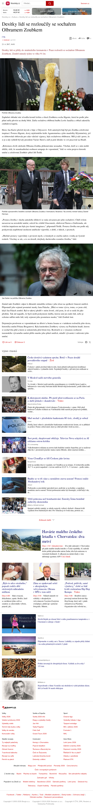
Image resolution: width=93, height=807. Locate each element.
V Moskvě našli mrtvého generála (44, 377)
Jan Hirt (36, 723)
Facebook (10, 795)
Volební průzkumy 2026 (11, 720)
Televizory (31, 786)
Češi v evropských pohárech (45, 770)
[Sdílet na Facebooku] (86, 342)
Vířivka (51, 778)
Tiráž (41, 795)
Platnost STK (68, 759)
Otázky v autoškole (70, 756)
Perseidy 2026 (59, 766)
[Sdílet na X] (90, 342)
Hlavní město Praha (34, 404)
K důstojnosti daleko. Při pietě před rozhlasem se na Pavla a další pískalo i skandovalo (56, 399)
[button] (46, 84)
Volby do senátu (8, 730)
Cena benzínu (72, 766)
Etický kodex (66, 795)
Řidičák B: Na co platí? (72, 753)
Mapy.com (32, 766)
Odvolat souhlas (36, 797)
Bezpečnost (32, 462)
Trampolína (43, 774)
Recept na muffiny (9, 746)
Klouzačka (63, 774)
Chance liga (68, 717)
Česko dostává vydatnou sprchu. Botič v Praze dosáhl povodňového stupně (54, 359)
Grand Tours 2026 (40, 734)
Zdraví (30, 485)
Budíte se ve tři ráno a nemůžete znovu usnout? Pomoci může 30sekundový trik (58, 480)
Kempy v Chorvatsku (41, 742)
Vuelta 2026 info (39, 717)
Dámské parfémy (59, 782)
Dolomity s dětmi (39, 759)
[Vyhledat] (50, 3)
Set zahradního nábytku (78, 774)
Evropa (30, 381)
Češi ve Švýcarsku (40, 753)
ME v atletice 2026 (70, 727)
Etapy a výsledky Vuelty (42, 720)
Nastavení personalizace (53, 797)
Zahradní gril (42, 778)
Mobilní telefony (29, 782)
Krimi (29, 421)
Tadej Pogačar (38, 727)
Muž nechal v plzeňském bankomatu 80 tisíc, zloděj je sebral (58, 418)
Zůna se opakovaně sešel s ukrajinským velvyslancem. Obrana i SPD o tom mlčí (45, 588)
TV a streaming (33, 444)
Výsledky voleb (7, 723)
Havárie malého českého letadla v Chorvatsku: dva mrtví (63, 536)
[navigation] (3, 3)
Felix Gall (36, 730)
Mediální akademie (52, 795)
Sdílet (83, 38)
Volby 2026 (6, 717)
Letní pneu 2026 (69, 742)
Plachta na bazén (30, 774)
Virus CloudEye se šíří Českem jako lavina (49, 458)
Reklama (26, 795)
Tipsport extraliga (70, 723)
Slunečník (53, 774)
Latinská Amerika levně (41, 756)
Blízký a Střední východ (36, 505)
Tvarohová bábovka (9, 753)
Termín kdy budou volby (11, 727)
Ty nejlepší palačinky (10, 742)
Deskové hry (82, 782)
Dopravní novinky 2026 (72, 749)
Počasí (30, 364)
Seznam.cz (85, 3)
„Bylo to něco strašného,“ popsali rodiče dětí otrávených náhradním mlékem (14, 588)
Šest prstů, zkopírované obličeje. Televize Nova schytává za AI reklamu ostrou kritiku (58, 440)
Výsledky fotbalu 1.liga (72, 720)
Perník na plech (8, 759)
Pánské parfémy (57, 786)
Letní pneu (72, 782)
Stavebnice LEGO (44, 782)
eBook (74, 38)
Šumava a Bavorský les (42, 749)
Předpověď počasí (45, 766)
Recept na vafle (8, 756)
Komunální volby (8, 734)
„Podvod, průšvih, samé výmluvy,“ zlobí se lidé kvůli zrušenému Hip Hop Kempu (77, 588)
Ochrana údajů (79, 795)
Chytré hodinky (43, 786)
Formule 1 (67, 730)
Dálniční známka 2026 (72, 746)
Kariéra (35, 795)
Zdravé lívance (7, 749)
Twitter (18, 795)
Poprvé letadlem (39, 746)
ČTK (3, 37)
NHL (65, 734)
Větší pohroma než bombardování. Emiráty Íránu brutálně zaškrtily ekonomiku (56, 500)
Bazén (19, 774)
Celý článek (65, 556)
